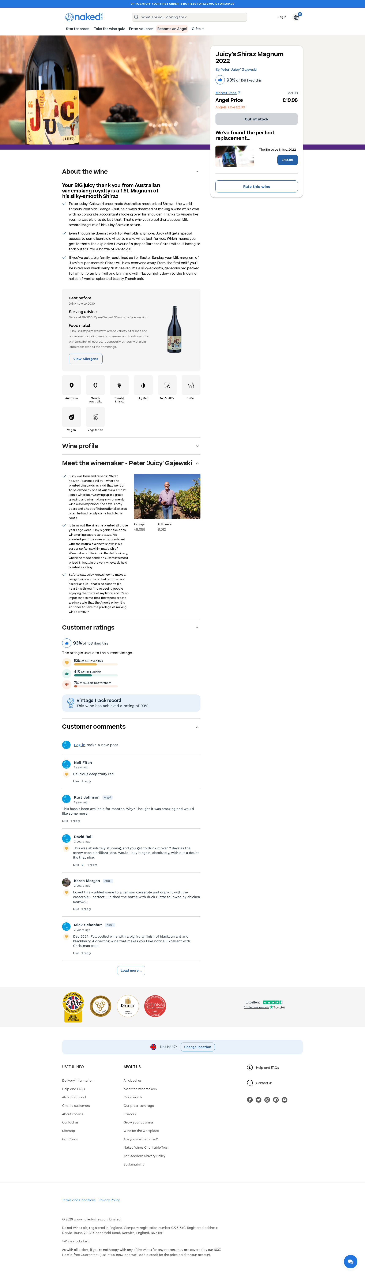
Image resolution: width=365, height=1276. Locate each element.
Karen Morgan (87, 880)
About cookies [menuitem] (72, 1113)
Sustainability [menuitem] (134, 1164)
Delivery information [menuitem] (77, 1080)
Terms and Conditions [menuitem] (78, 1199)
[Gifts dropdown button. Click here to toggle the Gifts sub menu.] (203, 29)
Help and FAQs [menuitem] (73, 1088)
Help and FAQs (267, 1067)
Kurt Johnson (86, 797)
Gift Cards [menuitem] (70, 1139)
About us (132, 1066)
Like (76, 781)
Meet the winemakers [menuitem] (140, 1088)
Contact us (264, 1082)
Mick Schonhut (88, 925)
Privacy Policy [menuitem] (109, 1199)
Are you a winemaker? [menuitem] (141, 1139)
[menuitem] (78, 28)
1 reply (86, 781)
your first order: (165, 3)
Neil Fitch (83, 762)
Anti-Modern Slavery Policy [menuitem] (144, 1155)
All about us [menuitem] (133, 1080)
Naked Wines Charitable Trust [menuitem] (146, 1147)
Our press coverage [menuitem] (139, 1105)
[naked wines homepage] (84, 17)
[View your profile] (66, 764)
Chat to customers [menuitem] (76, 1105)
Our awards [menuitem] (133, 1097)
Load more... (131, 970)
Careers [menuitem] (130, 1113)
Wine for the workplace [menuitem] (141, 1130)
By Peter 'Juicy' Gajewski (236, 70)
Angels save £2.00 (230, 107)
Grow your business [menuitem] (139, 1122)
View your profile (66, 745)
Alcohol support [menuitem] (74, 1097)
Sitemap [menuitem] (68, 1130)
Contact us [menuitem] (70, 1122)
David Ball (83, 836)
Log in (282, 17)
